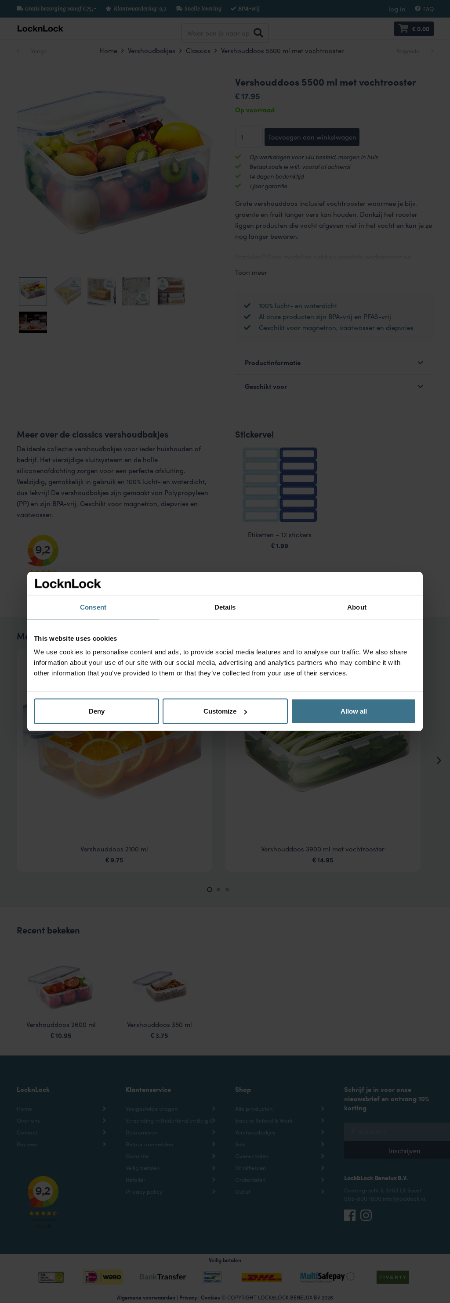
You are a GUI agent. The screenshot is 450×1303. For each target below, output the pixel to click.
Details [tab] (225, 606)
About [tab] (357, 606)
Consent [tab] (93, 606)
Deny (97, 711)
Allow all (354, 711)
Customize (219, 711)
